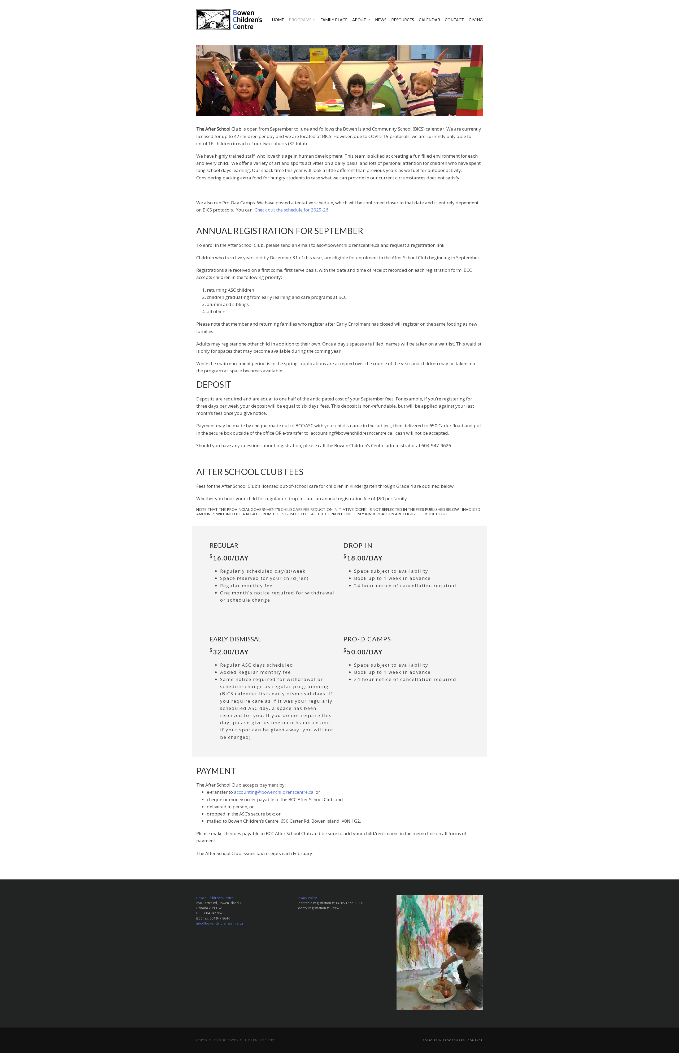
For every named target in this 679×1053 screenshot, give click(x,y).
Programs (300, 19)
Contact (454, 19)
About (359, 19)
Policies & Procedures (444, 1040)
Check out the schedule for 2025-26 (291, 210)
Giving (476, 19)
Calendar (429, 19)
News (380, 19)
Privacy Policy (307, 898)
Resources (402, 19)
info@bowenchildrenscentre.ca (219, 923)
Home (278, 19)
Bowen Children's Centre (214, 898)
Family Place (333, 19)
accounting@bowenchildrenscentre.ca (274, 792)
